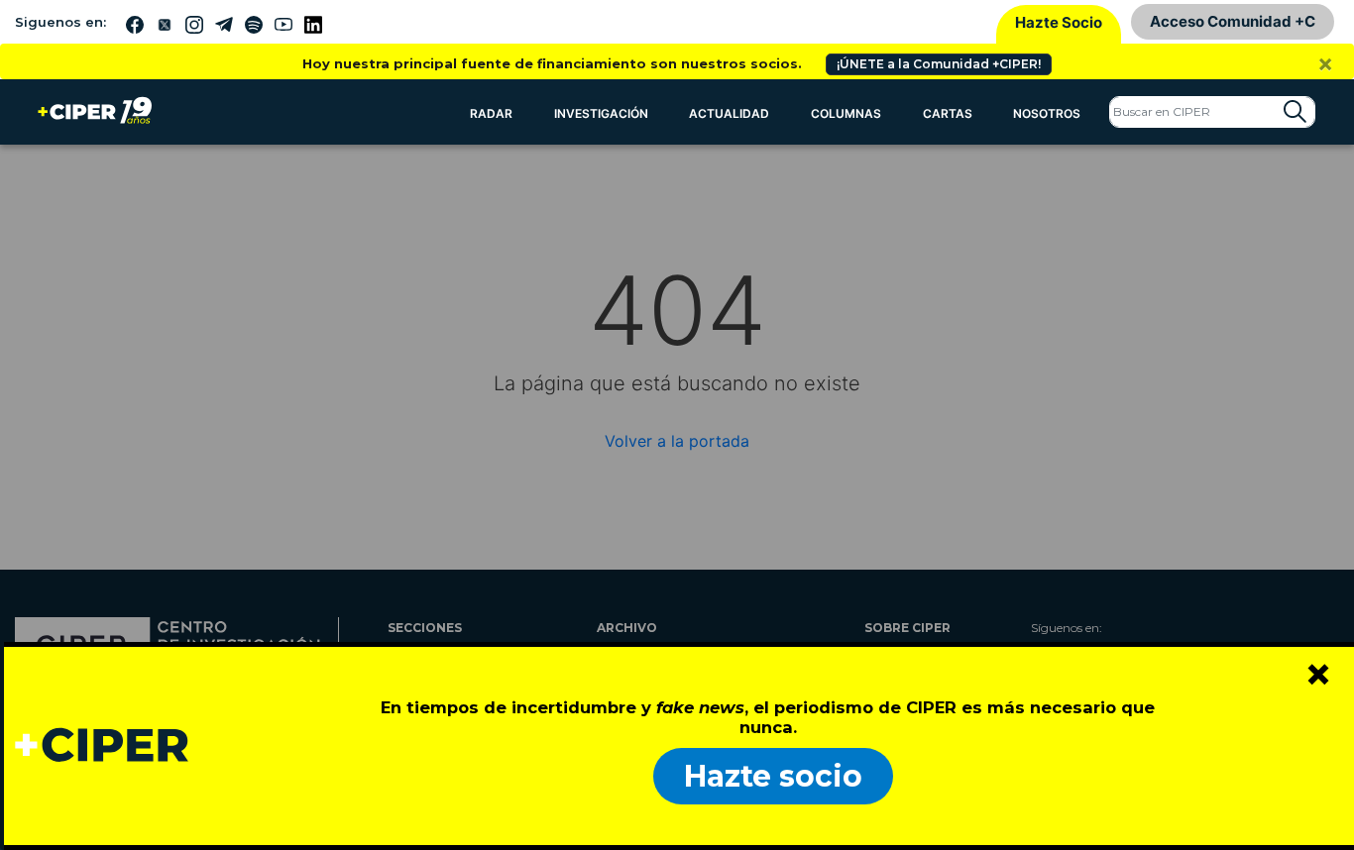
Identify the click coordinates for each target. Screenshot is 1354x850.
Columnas (846, 113)
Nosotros (1046, 113)
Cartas (947, 113)
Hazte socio (773, 776)
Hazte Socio (1058, 22)
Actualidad (729, 113)
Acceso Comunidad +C (1232, 21)
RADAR (491, 113)
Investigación (601, 113)
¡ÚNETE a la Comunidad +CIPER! (939, 63)
